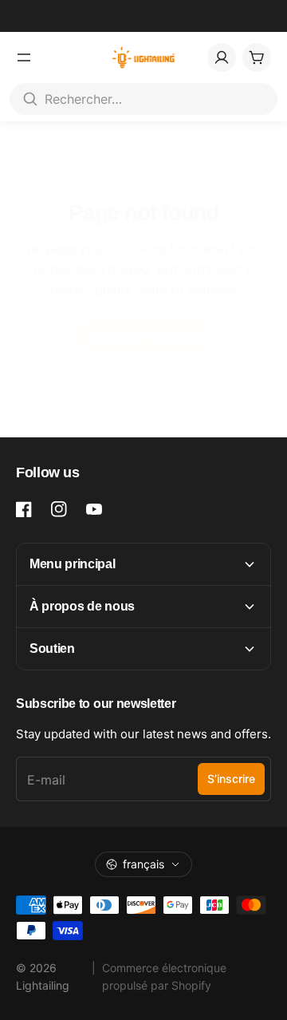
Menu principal (72, 564)
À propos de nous (82, 606)
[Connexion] (221, 57)
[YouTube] (94, 509)
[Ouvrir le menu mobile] (24, 57)
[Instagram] (59, 509)
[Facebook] (24, 509)
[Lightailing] (143, 57)
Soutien (52, 648)
